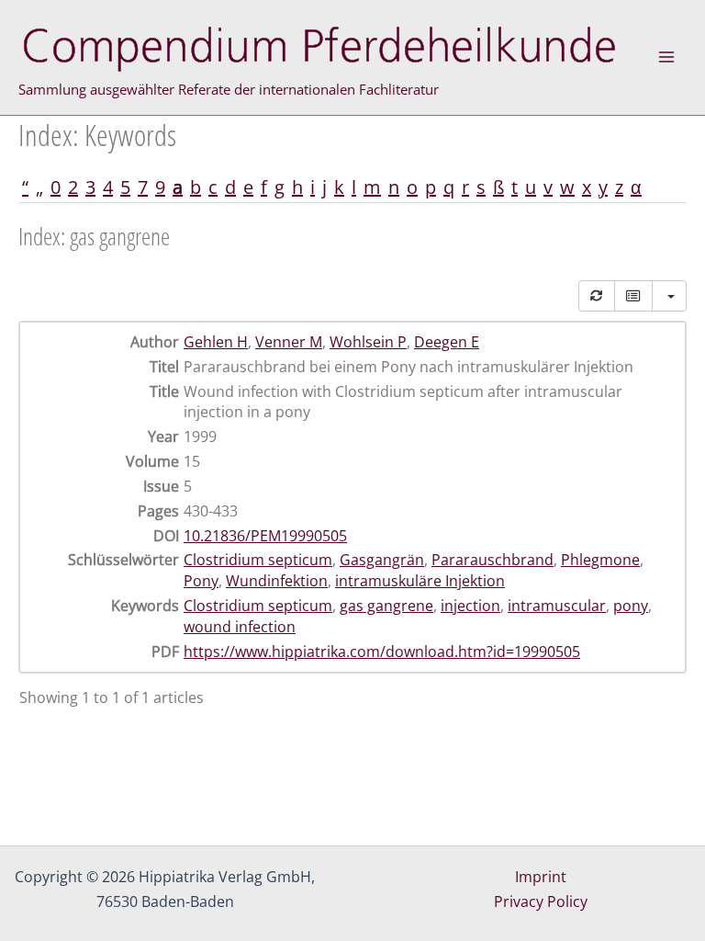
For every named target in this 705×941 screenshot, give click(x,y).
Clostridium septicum (258, 560)
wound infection (240, 627)
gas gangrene (386, 605)
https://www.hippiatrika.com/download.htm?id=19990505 (382, 651)
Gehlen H (216, 342)
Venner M (288, 342)
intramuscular (557, 605)
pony (630, 605)
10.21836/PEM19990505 (265, 536)
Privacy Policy (541, 901)
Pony (201, 581)
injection (470, 605)
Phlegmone (600, 560)
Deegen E (446, 342)
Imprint (540, 877)
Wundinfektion (277, 581)
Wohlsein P (368, 342)
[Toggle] (633, 296)
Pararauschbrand (492, 560)
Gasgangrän (382, 560)
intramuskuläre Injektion (420, 581)
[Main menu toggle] (666, 57)
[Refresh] (596, 296)
